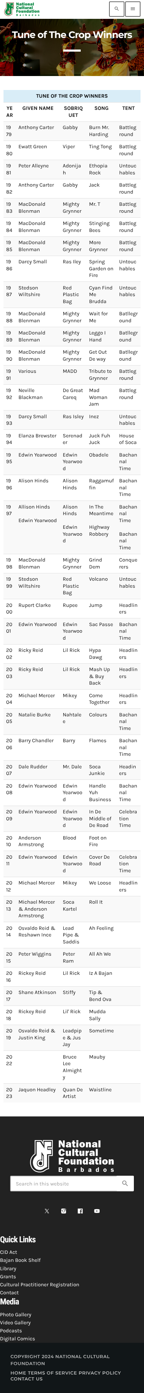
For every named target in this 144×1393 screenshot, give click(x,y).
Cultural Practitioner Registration (39, 1284)
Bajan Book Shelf (20, 1260)
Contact (9, 1292)
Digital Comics (17, 1338)
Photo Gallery (15, 1314)
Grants (8, 1276)
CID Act (8, 1252)
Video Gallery (15, 1322)
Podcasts (11, 1330)
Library (8, 1268)
